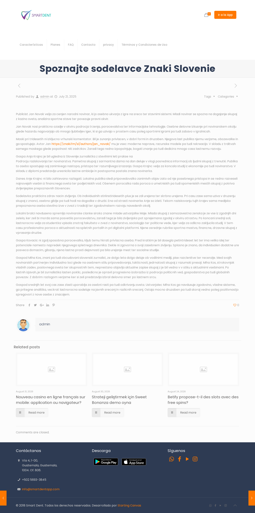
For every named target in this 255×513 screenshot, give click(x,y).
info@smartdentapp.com (41, 489)
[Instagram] (195, 459)
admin (44, 96)
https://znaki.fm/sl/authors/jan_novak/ (81, 144)
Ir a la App (225, 15)
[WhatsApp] (171, 459)
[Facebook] (179, 459)
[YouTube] (187, 459)
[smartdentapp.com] (36, 15)
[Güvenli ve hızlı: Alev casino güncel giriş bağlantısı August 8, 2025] (251, 498)
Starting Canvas (129, 505)
